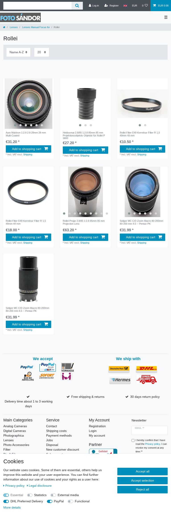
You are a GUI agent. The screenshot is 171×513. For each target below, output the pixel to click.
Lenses (13, 27)
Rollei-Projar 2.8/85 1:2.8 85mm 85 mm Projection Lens (84, 222)
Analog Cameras (15, 426)
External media (68, 495)
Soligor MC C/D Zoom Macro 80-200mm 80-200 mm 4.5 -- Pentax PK (141, 222)
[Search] (77, 6)
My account (97, 435)
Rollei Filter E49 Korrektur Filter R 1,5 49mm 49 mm (140, 134)
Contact (51, 426)
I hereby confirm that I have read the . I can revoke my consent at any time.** (151, 446)
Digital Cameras (14, 431)
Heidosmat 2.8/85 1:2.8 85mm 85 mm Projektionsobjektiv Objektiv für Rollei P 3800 (84, 135)
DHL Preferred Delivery (26, 501)
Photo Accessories (16, 445)
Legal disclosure (40, 485)
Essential (16, 495)
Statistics (40, 495)
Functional (82, 501)
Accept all (142, 471)
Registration (97, 426)
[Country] (125, 5)
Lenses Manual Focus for (36, 27)
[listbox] (28, 103)
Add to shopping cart (26, 149)
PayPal (59, 501)
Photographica (13, 435)
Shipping (27, 154)
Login (93, 431)
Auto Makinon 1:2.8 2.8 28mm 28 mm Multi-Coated (26, 134)
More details (12, 507)
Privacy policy (15, 485)
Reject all (142, 489)
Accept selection (142, 480)
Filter (6, 449)
